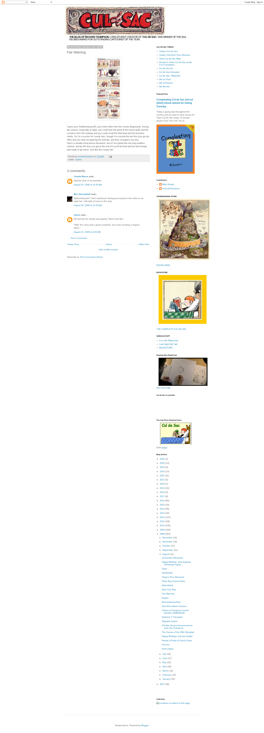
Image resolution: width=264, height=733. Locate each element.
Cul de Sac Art (166, 68)
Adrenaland (167, 585)
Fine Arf (165, 644)
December (167, 537)
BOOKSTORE (166, 347)
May (164, 662)
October (166, 546)
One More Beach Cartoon (174, 606)
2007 (162, 684)
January (166, 679)
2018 (162, 492)
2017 (162, 496)
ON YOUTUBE (163, 388)
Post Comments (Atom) (91, 257)
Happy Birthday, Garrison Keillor (177, 636)
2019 (162, 488)
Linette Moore (81, 176)
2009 (162, 529)
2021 (162, 479)
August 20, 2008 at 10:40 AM (88, 205)
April (164, 666)
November (167, 541)
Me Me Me (164, 86)
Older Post (144, 244)
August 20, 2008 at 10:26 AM (88, 184)
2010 (162, 525)
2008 (162, 534)
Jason (77, 215)
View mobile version (108, 249)
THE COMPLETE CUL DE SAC (171, 329)
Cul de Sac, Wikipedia (169, 75)
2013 (162, 513)
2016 (162, 500)
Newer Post (73, 244)
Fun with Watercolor (168, 340)
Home (109, 244)
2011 (162, 521)
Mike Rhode (168, 184)
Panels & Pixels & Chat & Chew (177, 640)
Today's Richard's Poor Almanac (174, 55)
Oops (164, 568)
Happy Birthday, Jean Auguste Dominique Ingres (176, 563)
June (165, 658)
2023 (162, 471)
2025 (162, 463)
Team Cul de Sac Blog (170, 58)
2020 (162, 484)
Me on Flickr (165, 79)
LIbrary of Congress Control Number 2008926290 (175, 611)
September (168, 550)
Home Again (168, 649)
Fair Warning (168, 593)
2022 (162, 475)
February (167, 675)
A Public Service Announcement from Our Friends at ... (177, 626)
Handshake (167, 573)
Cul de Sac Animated (169, 72)
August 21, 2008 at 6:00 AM (87, 232)
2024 (162, 467)
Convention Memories (172, 558)
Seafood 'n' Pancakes (172, 617)
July (164, 654)
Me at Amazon (166, 83)
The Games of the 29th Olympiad (178, 632)
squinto (78, 160)
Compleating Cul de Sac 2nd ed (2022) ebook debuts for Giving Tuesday (174, 103)
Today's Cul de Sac (168, 51)
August (166, 554)
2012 (162, 517)
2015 (162, 504)
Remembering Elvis (171, 602)
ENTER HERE (163, 265)
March (165, 671)
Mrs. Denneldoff (82, 194)
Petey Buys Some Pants (173, 581)
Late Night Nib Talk (168, 344)
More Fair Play (169, 589)
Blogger (145, 725)
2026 (162, 459)
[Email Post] (110, 157)
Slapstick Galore (170, 621)
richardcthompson (171, 188)
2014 (162, 509)
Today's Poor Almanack (173, 577)
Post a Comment (79, 238)
